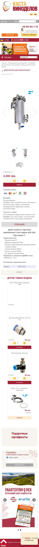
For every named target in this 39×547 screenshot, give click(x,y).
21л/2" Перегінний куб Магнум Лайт (19, 283)
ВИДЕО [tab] (19, 272)
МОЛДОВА (17, 40)
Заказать (20, 417)
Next (34, 112)
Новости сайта (13, 457)
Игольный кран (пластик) (19, 353)
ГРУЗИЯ (26, 40)
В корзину (19, 347)
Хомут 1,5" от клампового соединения (19, 389)
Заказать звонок (29, 35)
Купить (19, 185)
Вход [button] (5, 21)
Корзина (27, 538)
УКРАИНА (6, 40)
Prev (4, 112)
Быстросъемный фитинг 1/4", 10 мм (19, 318)
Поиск (16, 21)
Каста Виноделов (20, 542)
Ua (31, 14)
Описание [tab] (19, 224)
